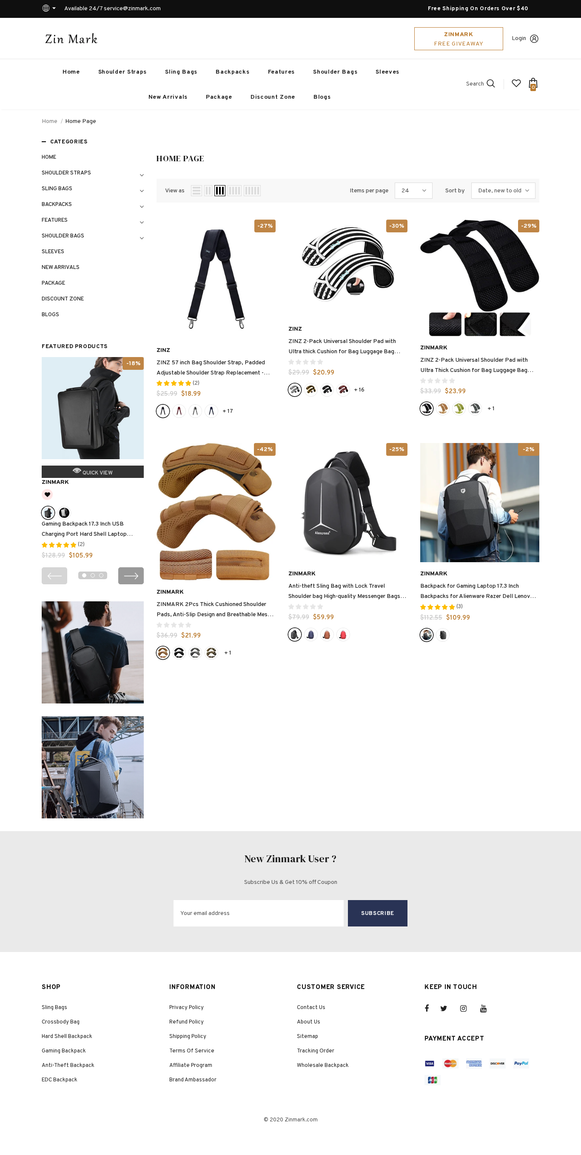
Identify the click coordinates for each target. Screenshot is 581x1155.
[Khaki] (442, 408)
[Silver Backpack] (64, 512)
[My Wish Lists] (516, 86)
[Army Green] (459, 408)
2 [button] (93, 575)
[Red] (343, 634)
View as (175, 190)
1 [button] (84, 575)
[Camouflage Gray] (195, 652)
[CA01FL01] (475, 408)
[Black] (163, 411)
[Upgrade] (442, 635)
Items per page (369, 190)
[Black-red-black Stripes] (343, 389)
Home (49, 121)
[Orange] (327, 634)
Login (519, 38)
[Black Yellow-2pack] (311, 389)
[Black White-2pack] (294, 389)
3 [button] (101, 575)
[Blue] (211, 411)
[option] (92, 461)
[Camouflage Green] (211, 652)
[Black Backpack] (48, 512)
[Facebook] (432, 1008)
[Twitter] (448, 1008)
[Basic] (426, 635)
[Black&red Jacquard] (179, 411)
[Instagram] (468, 1008)
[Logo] (71, 38)
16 (359, 390)
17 (227, 411)
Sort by (455, 190)
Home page (80, 121)
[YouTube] (488, 1008)
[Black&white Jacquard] (195, 411)
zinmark (55, 482)
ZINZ (163, 350)
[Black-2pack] (327, 389)
